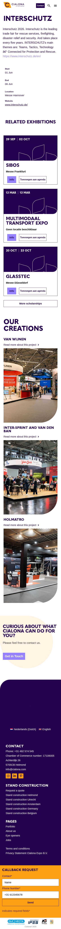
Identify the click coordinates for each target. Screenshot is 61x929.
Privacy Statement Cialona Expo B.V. (27, 853)
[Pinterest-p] (20, 775)
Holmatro (14, 519)
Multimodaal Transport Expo (27, 221)
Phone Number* (11, 888)
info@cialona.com (16, 769)
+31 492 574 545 (24, 751)
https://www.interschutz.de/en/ (22, 56)
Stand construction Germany (22, 808)
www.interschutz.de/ (16, 104)
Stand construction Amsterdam (23, 804)
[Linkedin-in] (14, 775)
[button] (55, 5)
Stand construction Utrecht (21, 799)
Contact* (7, 876)
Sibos (12, 165)
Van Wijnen (15, 339)
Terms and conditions (18, 848)
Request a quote (15, 790)
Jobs (8, 840)
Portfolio (10, 826)
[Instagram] (8, 775)
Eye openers (13, 835)
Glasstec (18, 276)
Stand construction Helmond (22, 795)
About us (11, 831)
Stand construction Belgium (21, 813)
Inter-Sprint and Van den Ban (29, 429)
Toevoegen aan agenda (32, 179)
